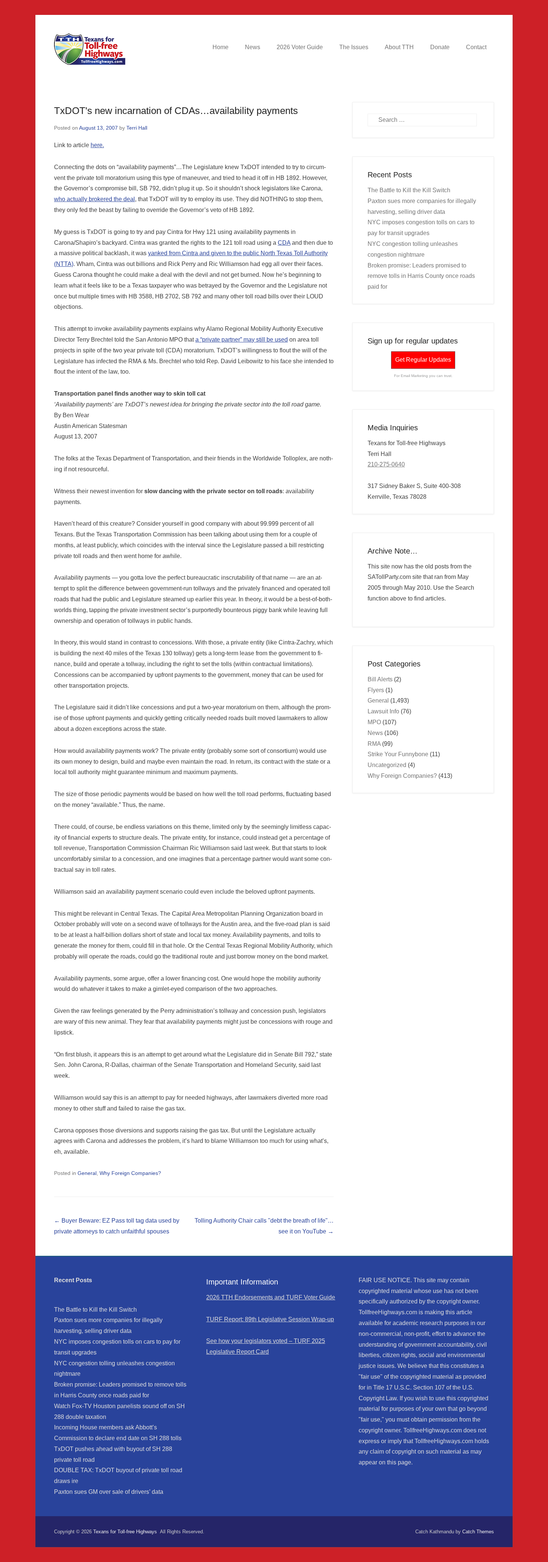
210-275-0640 (386, 464)
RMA (374, 744)
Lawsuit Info (383, 711)
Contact (476, 47)
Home (220, 47)
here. (97, 145)
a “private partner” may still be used (241, 339)
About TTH (399, 47)
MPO (374, 722)
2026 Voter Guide (300, 47)
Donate (440, 47)
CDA (284, 243)
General (87, 1173)
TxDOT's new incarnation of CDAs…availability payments (176, 110)
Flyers (376, 690)
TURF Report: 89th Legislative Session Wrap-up (270, 1319)
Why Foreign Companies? (130, 1173)
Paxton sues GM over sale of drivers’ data (108, 1492)
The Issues (353, 47)
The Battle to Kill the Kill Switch (409, 190)
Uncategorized (387, 765)
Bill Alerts (380, 679)
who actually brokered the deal (94, 199)
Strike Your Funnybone (398, 754)
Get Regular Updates (423, 360)
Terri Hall (136, 128)
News (252, 47)
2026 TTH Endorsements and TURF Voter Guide (270, 1297)
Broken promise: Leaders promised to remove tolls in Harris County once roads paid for (421, 276)
